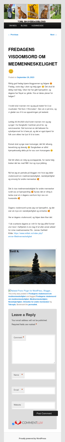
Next (53, 34)
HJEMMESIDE (38, 25)
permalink (32, 304)
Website (17, 404)
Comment (19, 337)
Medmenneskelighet (38, 299)
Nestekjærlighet (15, 301)
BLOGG (24, 25)
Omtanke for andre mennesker (36, 301)
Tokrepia (12, 304)
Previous (13, 34)
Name (18, 374)
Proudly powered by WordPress (32, 438)
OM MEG (12, 25)
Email (18, 389)
